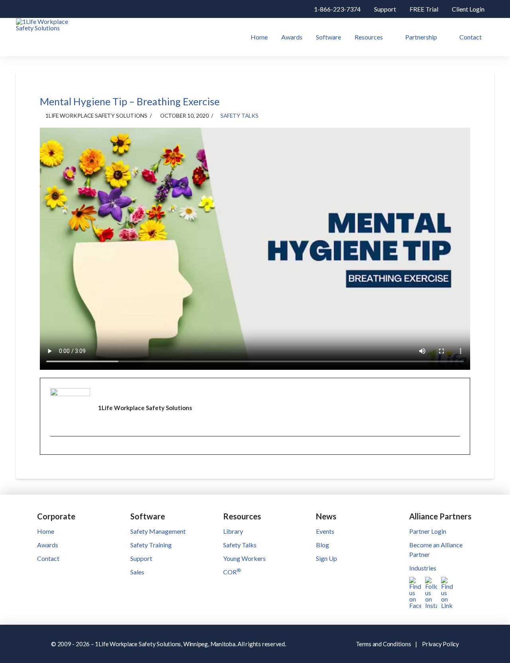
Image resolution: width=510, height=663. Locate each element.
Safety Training (151, 545)
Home (45, 531)
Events (325, 531)
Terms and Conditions (383, 643)
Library (233, 531)
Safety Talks (239, 115)
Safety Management (158, 531)
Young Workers (244, 558)
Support (141, 558)
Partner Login (427, 531)
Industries (422, 568)
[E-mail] (55, 450)
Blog (322, 545)
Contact (48, 558)
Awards (47, 545)
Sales (137, 572)
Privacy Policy (440, 643)
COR (232, 572)
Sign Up (326, 558)
